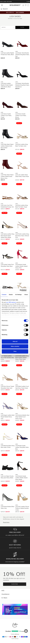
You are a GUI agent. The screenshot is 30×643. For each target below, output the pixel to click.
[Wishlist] (25, 5)
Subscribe (14, 584)
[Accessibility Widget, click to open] (26, 631)
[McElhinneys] (15, 5)
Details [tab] (11, 294)
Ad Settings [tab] (18, 294)
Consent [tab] (4, 294)
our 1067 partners (11, 302)
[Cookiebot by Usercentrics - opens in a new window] (21, 290)
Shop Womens (20, 12)
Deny (15, 351)
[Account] (23, 5)
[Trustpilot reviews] (15, 631)
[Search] (1, 8)
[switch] (26, 325)
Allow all (15, 341)
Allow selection (15, 346)
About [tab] (26, 294)
